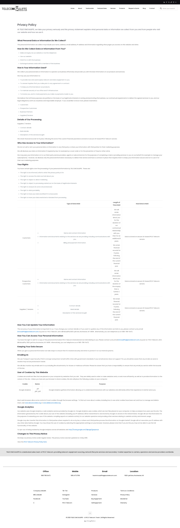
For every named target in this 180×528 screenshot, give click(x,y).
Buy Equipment (96, 499)
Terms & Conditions (127, 491)
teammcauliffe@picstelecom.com (105, 475)
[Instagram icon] (173, 2)
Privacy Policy (125, 495)
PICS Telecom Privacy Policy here (35, 442)
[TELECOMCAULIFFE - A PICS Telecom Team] (14, 8)
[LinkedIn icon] (164, 2)
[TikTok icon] (171, 2)
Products (94, 491)
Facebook (36, 499)
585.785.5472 (45, 475)
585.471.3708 (75, 475)
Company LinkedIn (39, 491)
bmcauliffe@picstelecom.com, (28, 332)
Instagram (66, 495)
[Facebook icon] (166, 2)
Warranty (123, 503)
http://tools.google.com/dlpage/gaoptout (84, 430)
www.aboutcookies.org (33, 403)
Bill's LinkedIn (37, 495)
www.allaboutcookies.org (52, 403)
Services (94, 495)
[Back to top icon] (90, 513)
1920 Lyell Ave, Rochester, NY (134, 475)
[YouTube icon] (176, 2)
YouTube (65, 499)
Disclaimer (124, 499)
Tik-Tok (64, 491)
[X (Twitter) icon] (169, 2)
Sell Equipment (96, 503)
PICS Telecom (67, 503)
